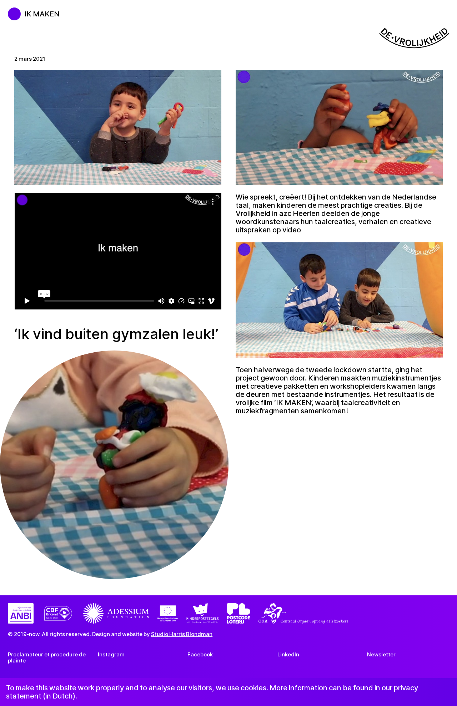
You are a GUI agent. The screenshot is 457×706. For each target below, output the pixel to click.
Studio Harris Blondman (181, 634)
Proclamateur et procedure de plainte (47, 657)
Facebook (200, 654)
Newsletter (381, 654)
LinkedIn (288, 654)
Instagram (111, 654)
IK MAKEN (42, 14)
